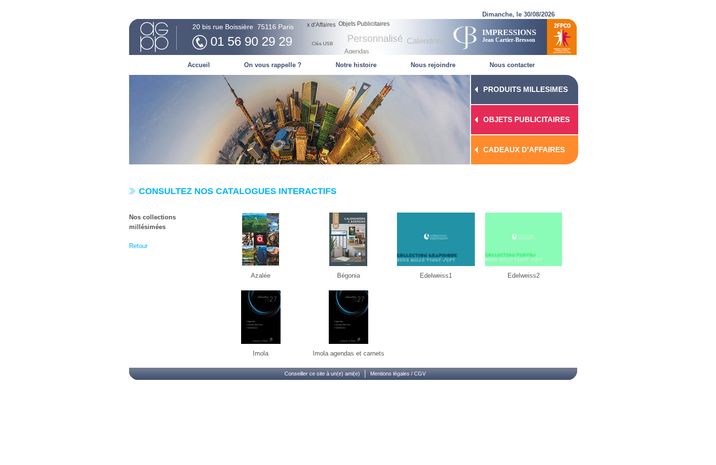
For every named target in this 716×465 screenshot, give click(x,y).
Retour (138, 246)
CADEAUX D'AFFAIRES (524, 149)
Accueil (199, 65)
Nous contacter (512, 65)
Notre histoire (356, 65)
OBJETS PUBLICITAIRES (526, 119)
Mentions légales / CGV (398, 373)
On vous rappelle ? (272, 65)
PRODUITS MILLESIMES (525, 89)
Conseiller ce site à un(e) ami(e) (322, 373)
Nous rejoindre (433, 65)
